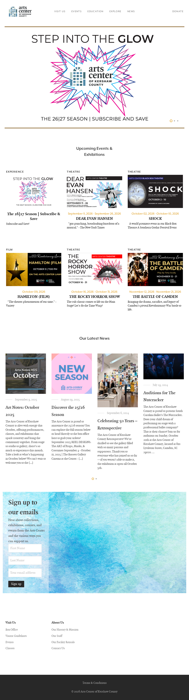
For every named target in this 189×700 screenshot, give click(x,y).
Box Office (12, 629)
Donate (177, 11)
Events (76, 11)
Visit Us (60, 11)
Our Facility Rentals (63, 642)
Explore (115, 11)
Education (95, 11)
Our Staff (56, 636)
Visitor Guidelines (16, 636)
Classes (10, 648)
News (131, 11)
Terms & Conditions (95, 683)
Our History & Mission (64, 629)
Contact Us (58, 648)
